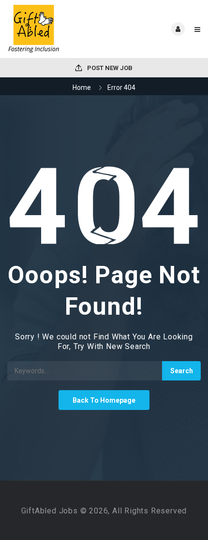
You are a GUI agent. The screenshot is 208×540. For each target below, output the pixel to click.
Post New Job (109, 68)
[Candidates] (55, 29)
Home (82, 87)
